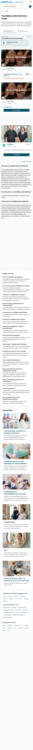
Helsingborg (10, 596)
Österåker (17, 625)
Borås (15, 628)
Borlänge (9, 628)
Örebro (4, 625)
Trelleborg (26, 598)
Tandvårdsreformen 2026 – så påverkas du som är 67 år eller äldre (16, 580)
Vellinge (5, 601)
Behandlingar (10, 31)
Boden (4, 628)
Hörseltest (25, 610)
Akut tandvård (6, 607)
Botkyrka (20, 628)
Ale (22, 625)
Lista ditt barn (7, 107)
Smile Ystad (10, 68)
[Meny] (30, 1)
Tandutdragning (9, 522)
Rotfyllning (17, 612)
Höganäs (16, 596)
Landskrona (11, 598)
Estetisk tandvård (21, 607)
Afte (5, 550)
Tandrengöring (24, 612)
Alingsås (27, 625)
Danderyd (26, 628)
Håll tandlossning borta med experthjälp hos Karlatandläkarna (15, 462)
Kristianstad (22, 596)
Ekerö (3, 630)
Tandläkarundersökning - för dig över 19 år (13, 75)
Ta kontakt (16, 154)
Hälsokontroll (18, 610)
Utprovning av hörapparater (18, 615)
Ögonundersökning (7, 617)
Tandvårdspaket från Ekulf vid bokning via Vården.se (14, 432)
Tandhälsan (10, 144)
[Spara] (3, 65)
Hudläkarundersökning (8, 610)
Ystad (14, 70)
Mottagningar (24, 31)
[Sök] (30, 6)
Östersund (10, 625)
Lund (16, 598)
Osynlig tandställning (8, 612)
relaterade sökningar (26, 161)
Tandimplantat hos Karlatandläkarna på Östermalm (15, 493)
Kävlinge (5, 598)
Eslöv (4, 596)
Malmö (20, 598)
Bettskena (13, 607)
